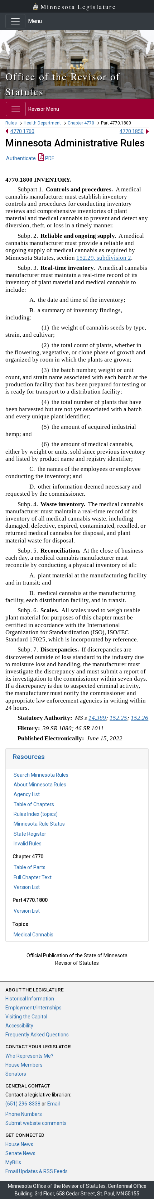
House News (19, 1144)
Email (53, 1104)
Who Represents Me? (29, 1056)
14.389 (97, 717)
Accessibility (19, 1025)
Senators (15, 1074)
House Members (24, 1065)
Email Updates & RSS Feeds (36, 1171)
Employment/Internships (33, 1007)
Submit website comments (36, 1123)
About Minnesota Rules (40, 784)
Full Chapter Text (33, 877)
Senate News (20, 1153)
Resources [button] (29, 756)
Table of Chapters (34, 804)
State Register (30, 834)
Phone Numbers (23, 1114)
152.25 (118, 717)
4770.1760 (22, 131)
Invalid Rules (28, 843)
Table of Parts (29, 867)
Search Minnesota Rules (41, 775)
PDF (49, 158)
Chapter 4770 (81, 123)
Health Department (42, 123)
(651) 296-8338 (22, 1104)
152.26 (139, 717)
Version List (27, 887)
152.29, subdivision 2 (103, 257)
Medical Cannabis (33, 934)
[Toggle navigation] (15, 21)
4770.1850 (132, 131)
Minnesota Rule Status (39, 824)
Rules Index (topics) (36, 814)
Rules (11, 123)
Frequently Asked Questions (37, 1034)
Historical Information (29, 999)
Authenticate (21, 158)
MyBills (13, 1162)
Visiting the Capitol (26, 1016)
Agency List (27, 794)
